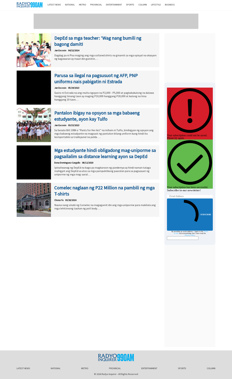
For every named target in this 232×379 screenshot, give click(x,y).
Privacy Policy (190, 235)
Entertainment (114, 4)
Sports (130, 4)
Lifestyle (156, 4)
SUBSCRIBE (205, 214)
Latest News (54, 4)
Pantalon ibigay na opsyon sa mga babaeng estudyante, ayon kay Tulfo (97, 116)
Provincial (96, 4)
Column (142, 4)
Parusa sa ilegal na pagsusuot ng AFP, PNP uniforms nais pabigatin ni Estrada (96, 78)
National (70, 4)
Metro (82, 4)
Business (170, 4)
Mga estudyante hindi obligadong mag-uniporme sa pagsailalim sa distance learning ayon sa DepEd (105, 153)
